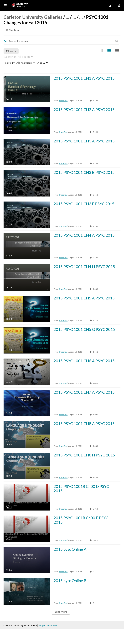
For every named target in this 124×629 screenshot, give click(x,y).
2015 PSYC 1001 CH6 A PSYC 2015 (84, 361)
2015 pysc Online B (70, 580)
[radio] (102, 51)
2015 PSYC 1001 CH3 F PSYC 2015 (84, 204)
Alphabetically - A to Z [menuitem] (25, 62)
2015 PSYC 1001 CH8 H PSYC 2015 (84, 455)
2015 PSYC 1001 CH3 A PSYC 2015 (84, 141)
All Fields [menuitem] (17, 56)
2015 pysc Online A (70, 549)
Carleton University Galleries (33, 17)
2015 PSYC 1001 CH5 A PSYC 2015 (84, 298)
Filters (9, 51)
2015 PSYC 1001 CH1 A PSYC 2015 (84, 78)
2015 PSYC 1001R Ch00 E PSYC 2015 (81, 520)
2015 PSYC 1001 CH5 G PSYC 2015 (84, 329)
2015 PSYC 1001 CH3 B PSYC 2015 (84, 172)
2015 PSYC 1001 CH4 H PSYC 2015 (84, 266)
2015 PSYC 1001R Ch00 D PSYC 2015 (81, 488)
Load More (60, 611)
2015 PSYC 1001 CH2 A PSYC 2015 (84, 109)
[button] (6, 5)
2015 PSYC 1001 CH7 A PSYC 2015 (84, 392)
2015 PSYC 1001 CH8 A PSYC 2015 (84, 423)
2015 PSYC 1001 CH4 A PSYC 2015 (84, 235)
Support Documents (48, 625)
